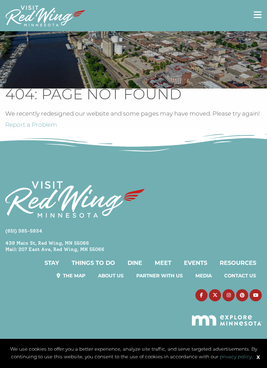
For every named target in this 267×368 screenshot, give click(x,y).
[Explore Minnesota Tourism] (227, 316)
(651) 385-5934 (23, 231)
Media (203, 275)
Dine (135, 262)
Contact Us (240, 275)
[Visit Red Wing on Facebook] (201, 295)
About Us (111, 275)
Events (195, 262)
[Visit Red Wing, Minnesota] (45, 16)
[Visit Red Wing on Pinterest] (242, 295)
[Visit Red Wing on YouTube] (256, 295)
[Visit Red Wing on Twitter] (215, 295)
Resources (238, 262)
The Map (74, 275)
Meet (163, 262)
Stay (51, 262)
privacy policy (236, 357)
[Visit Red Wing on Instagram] (228, 295)
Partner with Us (159, 275)
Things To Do (93, 262)
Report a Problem (31, 125)
